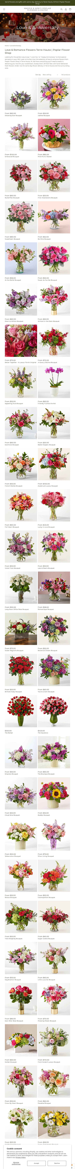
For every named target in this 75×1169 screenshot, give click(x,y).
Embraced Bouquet (12, 157)
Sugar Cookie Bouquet (46, 938)
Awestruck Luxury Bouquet (48, 486)
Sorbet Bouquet (11, 1062)
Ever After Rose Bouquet (14, 1021)
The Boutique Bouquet (46, 774)
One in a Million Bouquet (14, 321)
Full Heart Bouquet (12, 527)
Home (7, 45)
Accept (36, 1163)
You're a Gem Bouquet (46, 692)
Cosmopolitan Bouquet (46, 897)
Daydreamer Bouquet (13, 980)
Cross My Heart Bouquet (14, 1103)
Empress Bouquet (11, 774)
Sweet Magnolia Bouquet (14, 650)
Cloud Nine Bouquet (12, 815)
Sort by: (38, 75)
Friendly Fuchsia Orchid (47, 403)
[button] (4, 9)
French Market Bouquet (13, 486)
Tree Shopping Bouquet (13, 938)
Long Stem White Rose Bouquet (17, 609)
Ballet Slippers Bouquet (46, 445)
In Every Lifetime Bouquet (47, 362)
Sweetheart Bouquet (12, 239)
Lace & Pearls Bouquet (46, 568)
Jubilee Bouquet (44, 115)
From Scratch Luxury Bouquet (49, 1062)
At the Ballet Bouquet (13, 280)
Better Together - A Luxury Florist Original (20, 362)
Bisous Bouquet (11, 897)
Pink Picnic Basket (45, 157)
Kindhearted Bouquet (13, 1144)
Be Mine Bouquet (44, 239)
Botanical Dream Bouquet (47, 650)
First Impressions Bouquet (48, 198)
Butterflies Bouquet (12, 198)
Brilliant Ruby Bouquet (13, 692)
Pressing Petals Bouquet (47, 1021)
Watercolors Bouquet (13, 856)
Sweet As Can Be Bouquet (47, 280)
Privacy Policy (21, 1157)
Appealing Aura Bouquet (14, 403)
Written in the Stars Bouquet (48, 321)
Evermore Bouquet (12, 445)
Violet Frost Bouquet (12, 568)
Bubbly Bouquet (44, 815)
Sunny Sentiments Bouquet (48, 1144)
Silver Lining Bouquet (46, 856)
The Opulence (43, 733)
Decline (57, 1163)
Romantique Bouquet (46, 609)
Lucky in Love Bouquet (46, 527)
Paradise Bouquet (44, 1103)
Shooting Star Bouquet (13, 115)
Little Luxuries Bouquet (46, 980)
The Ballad (9, 733)
